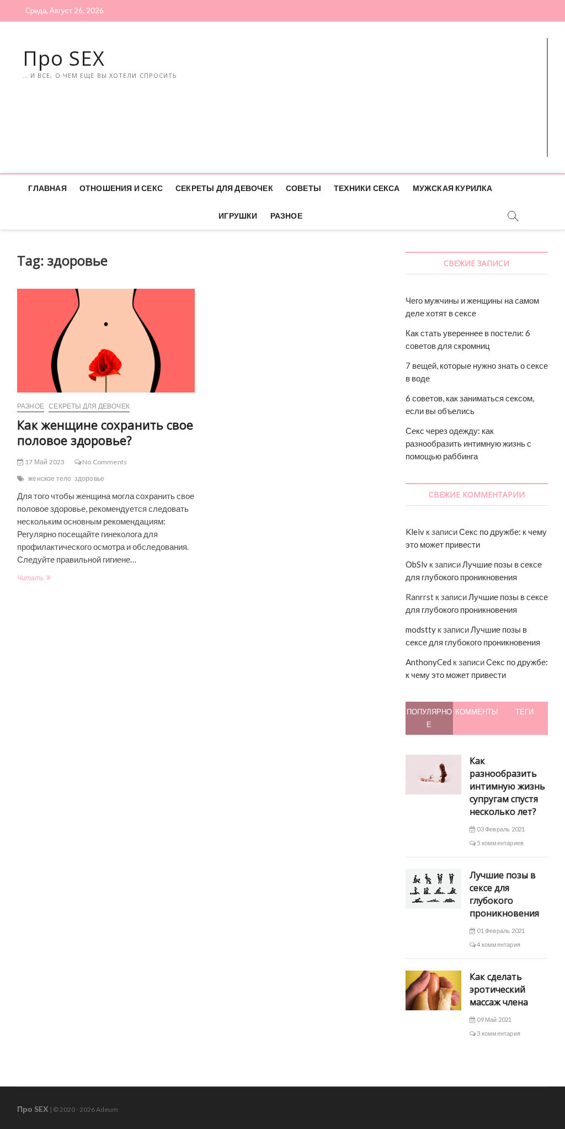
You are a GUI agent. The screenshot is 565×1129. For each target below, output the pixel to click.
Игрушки (237, 215)
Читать (33, 579)
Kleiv (415, 532)
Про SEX (64, 58)
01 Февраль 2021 (500, 930)
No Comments (104, 462)
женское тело (49, 478)
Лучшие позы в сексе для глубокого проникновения (504, 894)
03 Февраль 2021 (500, 829)
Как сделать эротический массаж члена (499, 989)
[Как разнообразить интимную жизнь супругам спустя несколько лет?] (433, 761)
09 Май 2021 (493, 1019)
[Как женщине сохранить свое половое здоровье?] (106, 341)
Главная (47, 188)
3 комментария (498, 1033)
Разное (286, 215)
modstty (421, 629)
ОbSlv (417, 564)
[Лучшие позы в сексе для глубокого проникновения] (433, 875)
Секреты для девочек (224, 188)
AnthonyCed (428, 662)
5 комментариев (500, 842)
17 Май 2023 (44, 462)
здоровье (89, 478)
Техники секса (367, 188)
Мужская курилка (453, 188)
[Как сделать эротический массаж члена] (433, 977)
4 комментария (498, 944)
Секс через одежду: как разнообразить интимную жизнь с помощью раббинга (468, 443)
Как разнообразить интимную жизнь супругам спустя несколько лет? (507, 786)
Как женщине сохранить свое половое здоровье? (105, 432)
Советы (303, 188)
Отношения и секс (121, 188)
